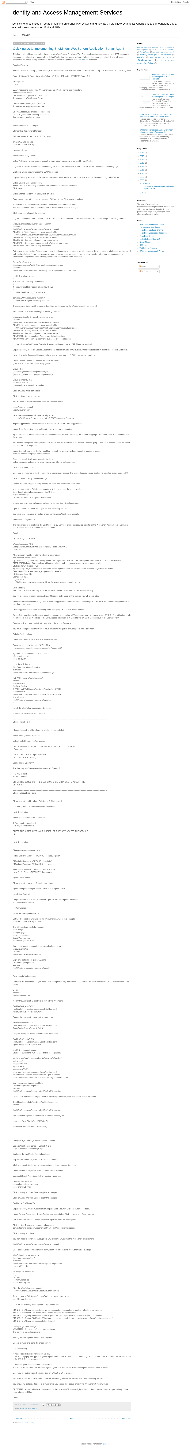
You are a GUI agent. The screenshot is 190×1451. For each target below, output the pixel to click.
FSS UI (154, 52)
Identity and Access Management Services (66, 12)
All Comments (146, 271)
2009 (142, 177)
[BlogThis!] (50, 1404)
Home (15, 35)
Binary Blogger (146, 242)
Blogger (106, 1444)
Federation (170, 50)
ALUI (161, 47)
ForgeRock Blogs (146, 236)
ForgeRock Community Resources (153, 233)
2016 (142, 153)
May (144, 193)
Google (163, 52)
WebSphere (32, 1408)
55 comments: (34, 1405)
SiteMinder (23, 1408)
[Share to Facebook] (56, 1404)
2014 (142, 160)
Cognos (169, 47)
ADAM (154, 47)
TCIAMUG (26, 35)
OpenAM (140, 57)
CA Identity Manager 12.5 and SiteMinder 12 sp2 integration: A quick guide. (156, 131)
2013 (142, 163)
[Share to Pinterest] (59, 1404)
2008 (142, 180)
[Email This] (47, 1404)
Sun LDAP (163, 61)
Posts (143, 267)
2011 (142, 170)
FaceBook (160, 50)
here (83, 60)
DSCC (139, 50)
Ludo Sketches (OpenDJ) (150, 239)
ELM (152, 50)
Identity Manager (148, 54)
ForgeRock (144, 52)
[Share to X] (53, 1404)
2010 (142, 173)
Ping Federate (155, 57)
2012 (142, 166)
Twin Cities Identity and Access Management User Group (152, 226)
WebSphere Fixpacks (148, 248)
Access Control (143, 47)
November (146, 183)
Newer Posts (19, 1419)
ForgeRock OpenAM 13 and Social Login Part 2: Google (163, 95)
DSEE (146, 50)
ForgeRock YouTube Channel (152, 230)
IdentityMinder (166, 55)
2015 (142, 156)
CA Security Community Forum (152, 251)
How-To (171, 52)
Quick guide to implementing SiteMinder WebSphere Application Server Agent (68, 48)
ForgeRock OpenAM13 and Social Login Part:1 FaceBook (163, 77)
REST (169, 57)
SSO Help (144, 245)
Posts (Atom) (29, 1423)
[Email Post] (43, 1405)
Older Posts (125, 1419)
